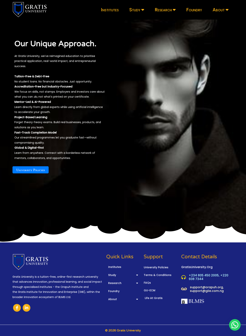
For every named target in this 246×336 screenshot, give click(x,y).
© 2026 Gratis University (123, 330)
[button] (235, 325)
